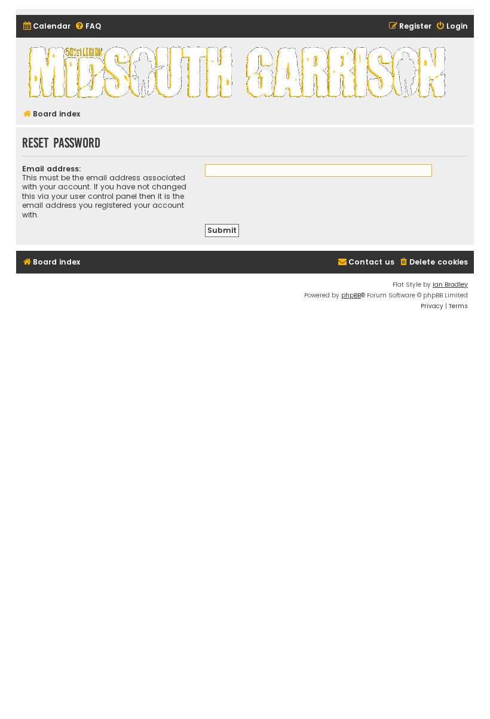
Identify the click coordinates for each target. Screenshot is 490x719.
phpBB (351, 295)
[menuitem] (46, 27)
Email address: (51, 169)
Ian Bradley (450, 284)
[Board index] (239, 72)
